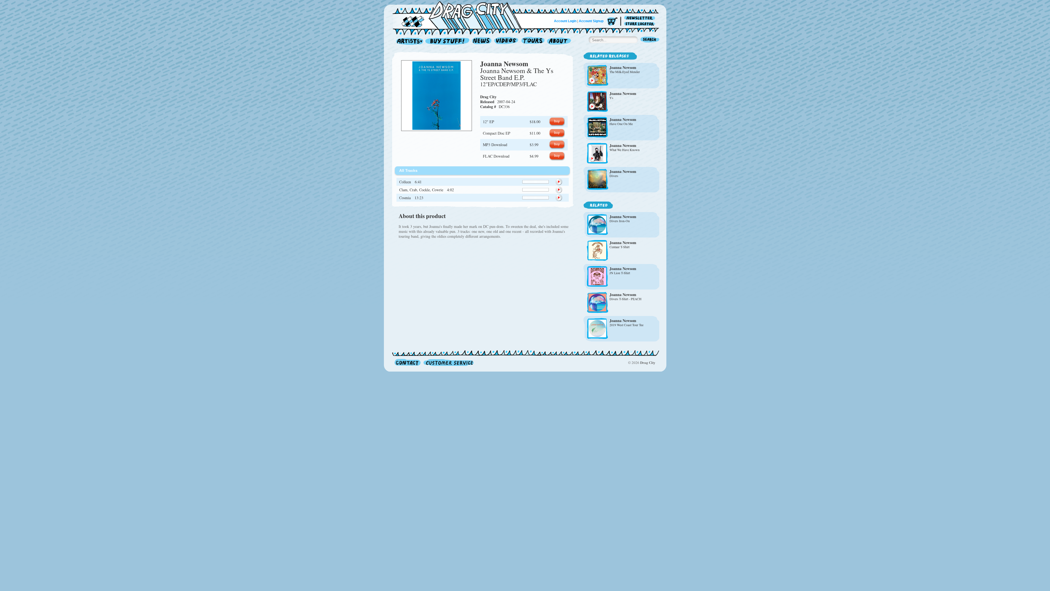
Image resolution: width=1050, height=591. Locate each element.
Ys (611, 97)
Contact (407, 362)
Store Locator (640, 24)
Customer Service (448, 362)
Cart (612, 22)
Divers (613, 175)
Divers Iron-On (619, 221)
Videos (506, 41)
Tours (533, 41)
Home (460, 14)
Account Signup (591, 21)
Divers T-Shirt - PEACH (625, 299)
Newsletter (640, 18)
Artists (408, 41)
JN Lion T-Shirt (619, 273)
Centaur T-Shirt (619, 247)
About (559, 41)
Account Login (565, 21)
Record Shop (448, 41)
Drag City (488, 97)
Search (650, 40)
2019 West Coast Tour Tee (626, 325)
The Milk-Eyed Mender (624, 71)
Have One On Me (621, 123)
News (482, 41)
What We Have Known (624, 149)
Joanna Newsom (504, 64)
